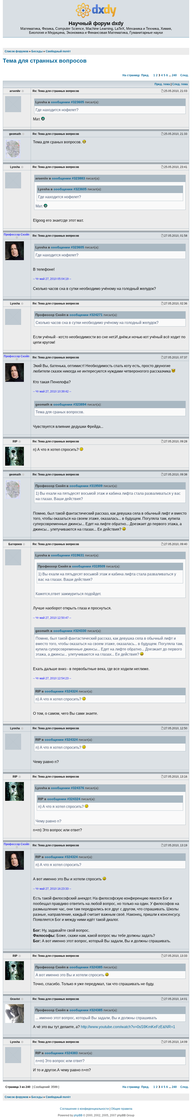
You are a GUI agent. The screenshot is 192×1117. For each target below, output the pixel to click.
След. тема (180, 84)
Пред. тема (162, 84)
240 (174, 75)
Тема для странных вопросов (45, 60)
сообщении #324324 (61, 691)
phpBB (78, 1115)
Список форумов (16, 1097)
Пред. (145, 75)
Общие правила (121, 1108)
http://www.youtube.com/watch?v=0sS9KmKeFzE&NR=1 (128, 1027)
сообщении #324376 (67, 788)
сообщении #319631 (67, 555)
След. (184, 75)
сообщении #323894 (69, 404)
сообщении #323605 (67, 102)
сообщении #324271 (86, 315)
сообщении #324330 (69, 631)
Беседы (37, 1097)
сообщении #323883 (68, 178)
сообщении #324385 (86, 967)
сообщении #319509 (86, 486)
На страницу (131, 75)
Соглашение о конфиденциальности (84, 1108)
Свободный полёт (58, 1097)
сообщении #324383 (61, 1053)
